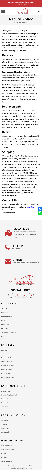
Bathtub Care (5, 373)
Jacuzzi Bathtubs (7, 354)
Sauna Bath (5, 428)
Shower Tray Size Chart (9, 395)
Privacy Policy (5, 324)
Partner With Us (6, 317)
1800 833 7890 (22, 4)
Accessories (5, 407)
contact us (30, 207)
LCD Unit (4, 457)
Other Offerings (6, 461)
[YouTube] (24, 295)
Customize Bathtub (7, 366)
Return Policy (5, 328)
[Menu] (3, 11)
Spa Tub (4, 424)
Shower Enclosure (7, 403)
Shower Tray (5, 391)
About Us (4, 309)
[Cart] (39, 11)
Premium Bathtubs (7, 358)
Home (16, 22)
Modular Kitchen (6, 445)
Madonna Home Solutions (27, 466)
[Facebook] (10, 295)
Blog (2, 336)
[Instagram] (17, 295)
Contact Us (4, 313)
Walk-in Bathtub (6, 362)
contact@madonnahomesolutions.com (22, 2)
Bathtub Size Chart (7, 377)
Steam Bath (5, 432)
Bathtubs (4, 350)
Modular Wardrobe (7, 449)
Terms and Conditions (8, 332)
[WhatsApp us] (40, 213)
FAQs (3, 320)
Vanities (4, 453)
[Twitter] (31, 295)
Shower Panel (6, 399)
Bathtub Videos (6, 369)
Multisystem (5, 420)
